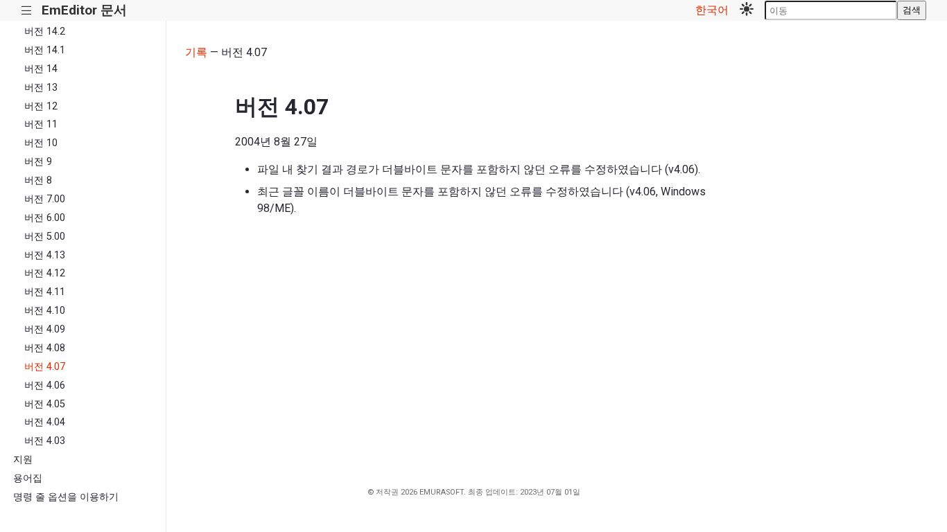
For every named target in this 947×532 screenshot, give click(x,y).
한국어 (712, 10)
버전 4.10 (44, 311)
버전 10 (41, 143)
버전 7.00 (44, 199)
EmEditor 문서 (84, 10)
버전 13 (41, 88)
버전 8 (38, 180)
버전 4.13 (44, 255)
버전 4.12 (44, 273)
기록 (196, 52)
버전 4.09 (44, 329)
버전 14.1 (44, 50)
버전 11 (41, 124)
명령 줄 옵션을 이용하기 (66, 497)
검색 (912, 10)
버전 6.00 (44, 218)
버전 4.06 (44, 385)
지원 (23, 460)
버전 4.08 (44, 348)
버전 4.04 (44, 422)
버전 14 (41, 69)
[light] (747, 10)
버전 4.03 (44, 441)
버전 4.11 (44, 292)
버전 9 (38, 162)
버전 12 (41, 106)
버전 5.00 (44, 236)
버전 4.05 (44, 404)
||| (26, 11)
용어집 (27, 478)
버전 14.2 (44, 31)
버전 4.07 (44, 367)
